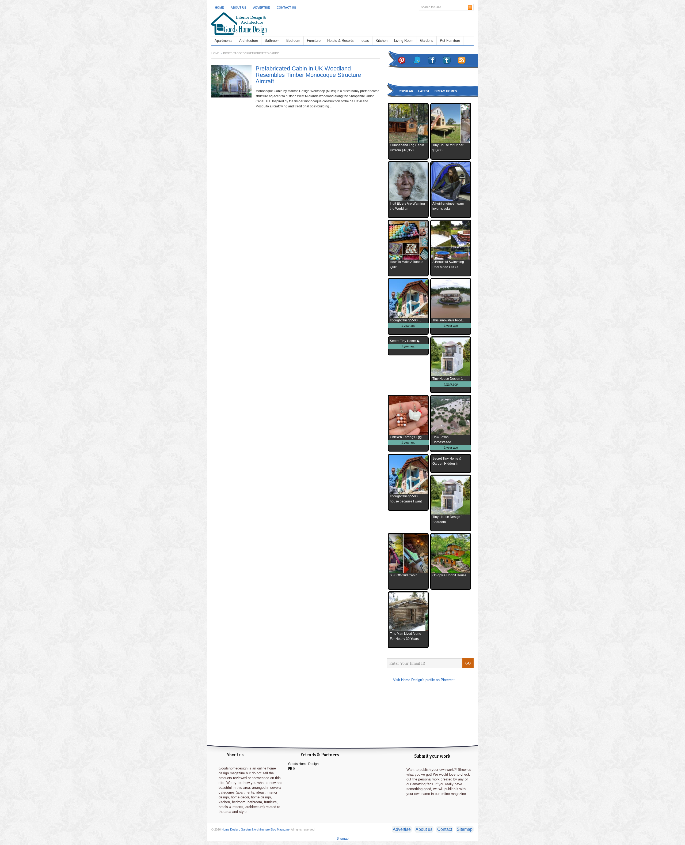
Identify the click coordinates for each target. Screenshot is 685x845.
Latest (423, 91)
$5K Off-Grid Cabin (403, 575)
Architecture (248, 41)
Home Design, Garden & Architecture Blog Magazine (256, 829)
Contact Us (286, 7)
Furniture (314, 41)
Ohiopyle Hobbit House (449, 575)
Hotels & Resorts (340, 41)
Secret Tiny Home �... (406, 341)
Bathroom (272, 41)
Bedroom (293, 41)
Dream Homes (446, 91)
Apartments (224, 41)
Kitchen (381, 41)
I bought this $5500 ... (405, 320)
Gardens (426, 41)
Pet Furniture (450, 41)
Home (219, 7)
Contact (444, 829)
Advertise (261, 7)
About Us (238, 7)
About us (424, 829)
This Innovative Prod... (448, 320)
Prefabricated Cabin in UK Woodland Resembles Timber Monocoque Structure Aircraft (308, 75)
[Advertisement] (378, 24)
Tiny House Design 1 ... (449, 379)
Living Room (403, 41)
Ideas (364, 41)
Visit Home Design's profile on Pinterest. (424, 680)
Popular (406, 91)
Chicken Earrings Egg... (407, 437)
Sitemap (465, 829)
